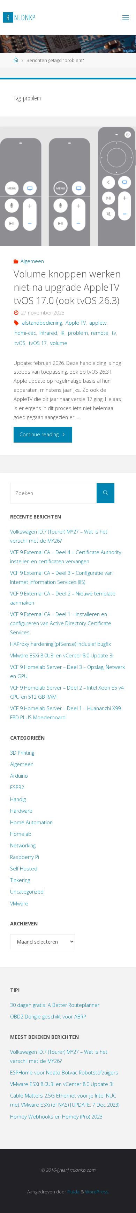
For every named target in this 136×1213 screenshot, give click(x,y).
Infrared (48, 333)
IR (63, 333)
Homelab (20, 834)
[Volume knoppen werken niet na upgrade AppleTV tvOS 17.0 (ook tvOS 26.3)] (68, 187)
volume (58, 343)
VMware (19, 903)
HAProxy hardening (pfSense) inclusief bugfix (60, 644)
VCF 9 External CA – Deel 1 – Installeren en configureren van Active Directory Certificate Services (60, 623)
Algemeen (32, 261)
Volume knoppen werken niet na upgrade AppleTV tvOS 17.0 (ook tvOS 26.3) (67, 287)
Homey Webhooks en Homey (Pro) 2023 (56, 1116)
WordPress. (97, 1192)
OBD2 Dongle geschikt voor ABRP (48, 1016)
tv (114, 333)
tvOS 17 (38, 343)
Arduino (19, 776)
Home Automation (31, 822)
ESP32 (17, 787)
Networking (23, 845)
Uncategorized (27, 891)
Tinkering (20, 880)
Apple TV (76, 322)
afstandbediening (42, 322)
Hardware (21, 811)
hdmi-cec (25, 333)
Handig (18, 799)
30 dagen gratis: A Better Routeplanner (54, 1005)
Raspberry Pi (24, 857)
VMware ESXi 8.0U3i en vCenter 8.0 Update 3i (61, 655)
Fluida (73, 1192)
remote (99, 333)
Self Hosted (23, 868)
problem (78, 333)
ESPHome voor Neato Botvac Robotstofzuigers (64, 1072)
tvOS (20, 343)
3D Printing (22, 752)
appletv (98, 322)
